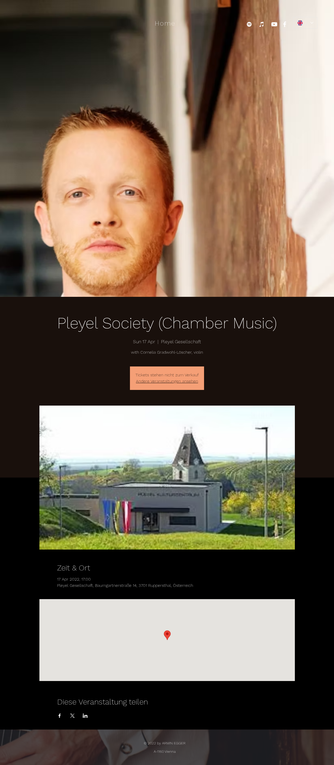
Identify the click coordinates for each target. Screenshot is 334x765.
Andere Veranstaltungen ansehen (167, 381)
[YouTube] (274, 24)
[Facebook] (284, 24)
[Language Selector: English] (305, 23)
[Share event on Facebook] (59, 716)
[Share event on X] (72, 716)
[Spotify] (249, 24)
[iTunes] (261, 24)
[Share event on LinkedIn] (85, 716)
